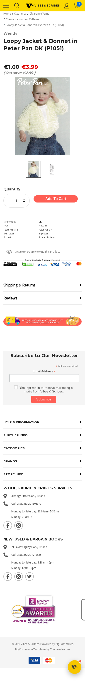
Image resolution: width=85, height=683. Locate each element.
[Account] (66, 5)
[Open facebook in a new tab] (7, 525)
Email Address (44, 371)
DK (40, 221)
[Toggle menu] (6, 5)
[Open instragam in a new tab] (18, 525)
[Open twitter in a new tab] (29, 576)
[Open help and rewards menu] (74, 667)
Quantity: (12, 189)
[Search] (16, 5)
